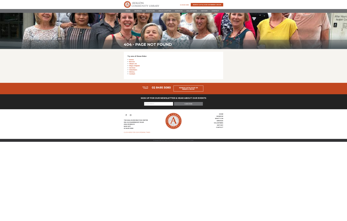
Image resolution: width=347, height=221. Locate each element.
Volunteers (191, 11)
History (204, 11)
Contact (215, 11)
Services (178, 11)
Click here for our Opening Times (137, 132)
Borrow (138, 11)
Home (128, 11)
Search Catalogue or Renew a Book (207, 5)
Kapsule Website (176, 140)
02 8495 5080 (184, 5)
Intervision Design (189, 140)
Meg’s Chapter (165, 11)
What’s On (150, 11)
